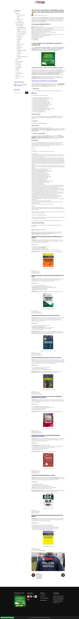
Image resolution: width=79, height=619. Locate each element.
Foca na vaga (18, 64)
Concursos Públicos (21, 15)
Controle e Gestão (20, 34)
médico (43, 20)
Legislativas (19, 47)
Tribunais (19, 58)
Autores (18, 72)
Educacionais (19, 37)
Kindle (43, 550)
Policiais (18, 53)
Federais (18, 41)
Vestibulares (19, 21)
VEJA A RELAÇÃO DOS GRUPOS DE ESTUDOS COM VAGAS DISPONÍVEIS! (45, 80)
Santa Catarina (44, 17)
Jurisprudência (18, 67)
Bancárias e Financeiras (21, 31)
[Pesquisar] (26, 93)
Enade (18, 16)
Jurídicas (19, 45)
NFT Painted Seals (19, 73)
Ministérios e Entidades (21, 50)
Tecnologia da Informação (22, 56)
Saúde (18, 55)
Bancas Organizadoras (20, 22)
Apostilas (17, 13)
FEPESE (36, 38)
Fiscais (18, 42)
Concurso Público (61, 83)
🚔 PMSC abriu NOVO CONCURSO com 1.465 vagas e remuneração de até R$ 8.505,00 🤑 (39, 576)
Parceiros (17, 75)
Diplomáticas (19, 36)
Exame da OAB (20, 19)
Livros (17, 70)
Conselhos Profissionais (22, 33)
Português (19, 65)
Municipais (19, 51)
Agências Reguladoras (21, 27)
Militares (19, 48)
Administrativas (20, 25)
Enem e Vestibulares (19, 61)
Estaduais (19, 39)
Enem (18, 18)
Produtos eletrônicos (20, 76)
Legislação (18, 69)
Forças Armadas (20, 44)
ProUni (17, 78)
